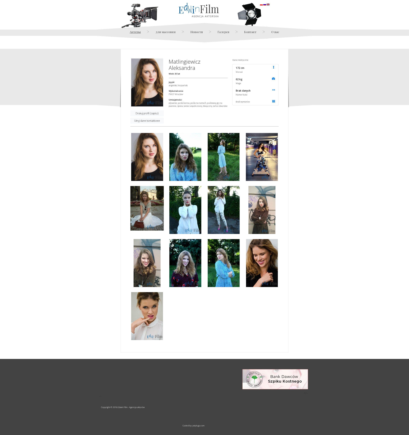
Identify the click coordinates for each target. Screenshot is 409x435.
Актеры (135, 32)
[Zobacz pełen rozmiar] (147, 82)
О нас (275, 32)
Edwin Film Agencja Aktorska (199, 10)
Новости (196, 32)
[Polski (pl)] (261, 4)
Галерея (223, 32)
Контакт (250, 32)
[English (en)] (268, 4)
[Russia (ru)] (264, 4)
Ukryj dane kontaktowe (147, 120)
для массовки (166, 32)
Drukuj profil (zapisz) (147, 113)
